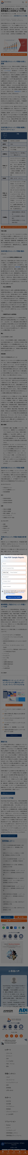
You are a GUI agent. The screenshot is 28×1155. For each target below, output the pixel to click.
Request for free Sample (14, 597)
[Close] (26, 556)
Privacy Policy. (21, 592)
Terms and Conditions (10, 593)
